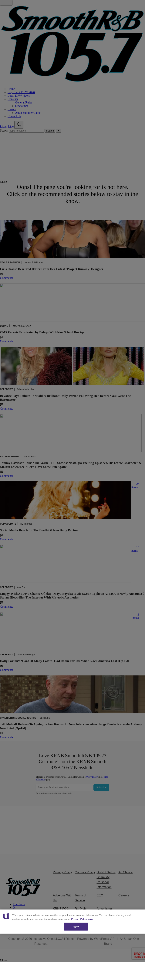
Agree (76, 926)
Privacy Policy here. (82, 918)
